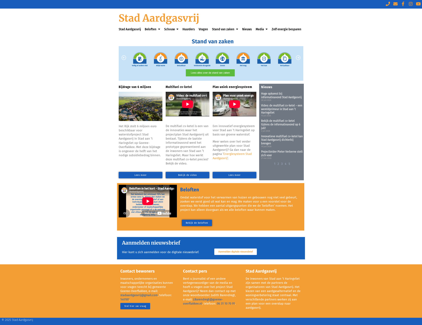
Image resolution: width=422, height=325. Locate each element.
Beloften (150, 29)
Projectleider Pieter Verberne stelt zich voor (282, 153)
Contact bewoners (137, 271)
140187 (124, 299)
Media (260, 29)
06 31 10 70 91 (226, 303)
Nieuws (247, 29)
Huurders (188, 29)
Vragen (203, 29)
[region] (211, 58)
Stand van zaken (223, 29)
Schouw (169, 29)
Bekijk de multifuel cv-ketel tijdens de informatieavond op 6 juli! (280, 124)
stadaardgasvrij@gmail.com (139, 295)
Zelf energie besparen (286, 29)
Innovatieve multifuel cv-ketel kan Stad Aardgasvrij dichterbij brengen (282, 139)
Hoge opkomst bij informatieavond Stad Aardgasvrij (281, 95)
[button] (211, 58)
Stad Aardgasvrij (159, 18)
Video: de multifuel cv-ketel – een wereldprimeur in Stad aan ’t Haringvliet (281, 109)
